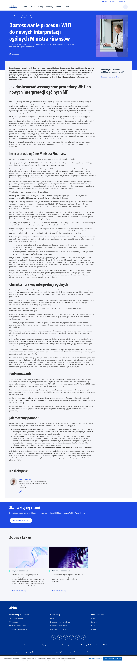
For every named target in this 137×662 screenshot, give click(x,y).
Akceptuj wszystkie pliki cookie (112, 658)
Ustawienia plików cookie (94, 658)
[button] (20, 491)
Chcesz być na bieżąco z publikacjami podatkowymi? (112, 71)
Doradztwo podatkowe (61, 571)
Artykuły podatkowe (20, 571)
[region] (68, 658)
